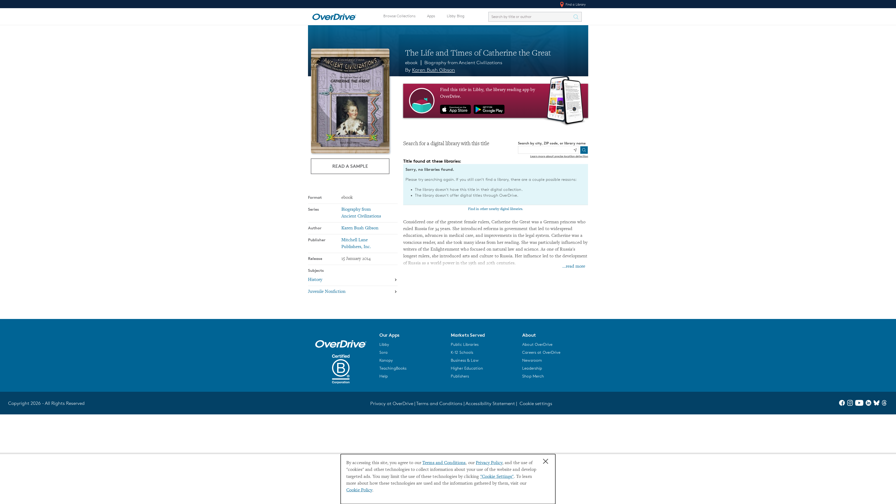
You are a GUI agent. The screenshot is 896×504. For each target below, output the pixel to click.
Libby (384, 344)
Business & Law (465, 360)
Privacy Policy (489, 463)
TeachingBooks (393, 368)
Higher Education (467, 368)
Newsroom (532, 360)
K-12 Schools (462, 352)
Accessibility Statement (490, 403)
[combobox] (531, 16)
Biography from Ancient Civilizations (463, 62)
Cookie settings (536, 403)
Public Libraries (465, 344)
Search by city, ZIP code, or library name (552, 143)
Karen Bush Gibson (433, 70)
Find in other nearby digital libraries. (495, 209)
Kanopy (386, 360)
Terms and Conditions (444, 463)
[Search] (584, 150)
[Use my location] (575, 150)
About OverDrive (537, 344)
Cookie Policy (359, 490)
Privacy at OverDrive (391, 403)
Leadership (532, 368)
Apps (431, 16)
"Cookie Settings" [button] (497, 477)
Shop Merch (533, 376)
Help (383, 376)
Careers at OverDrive (541, 352)
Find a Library (575, 4)
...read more (573, 266)
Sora (383, 352)
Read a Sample (350, 166)
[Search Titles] (577, 16)
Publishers (460, 376)
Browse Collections (399, 16)
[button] (412, 335)
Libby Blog (455, 16)
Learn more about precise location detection (559, 156)
